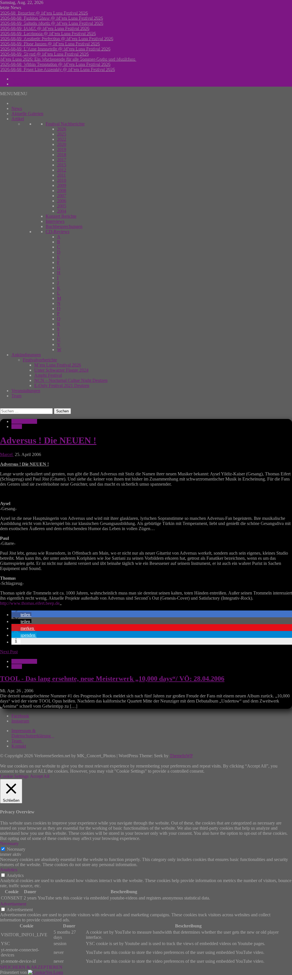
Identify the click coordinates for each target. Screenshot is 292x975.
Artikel (17, 118)
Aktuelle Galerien (27, 113)
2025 (61, 134)
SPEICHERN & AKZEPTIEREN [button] (31, 967)
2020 (61, 144)
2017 (61, 159)
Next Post (9, 651)
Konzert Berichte (61, 216)
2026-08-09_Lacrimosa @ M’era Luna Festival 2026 (48, 33)
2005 (61, 205)
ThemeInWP (181, 755)
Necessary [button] (9, 843)
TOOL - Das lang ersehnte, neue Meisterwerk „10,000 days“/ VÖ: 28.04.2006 (112, 678)
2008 (61, 190)
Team (16, 395)
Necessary (16, 849)
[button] (13, 93)
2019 (61, 149)
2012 (61, 170)
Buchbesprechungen (64, 226)
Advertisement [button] (13, 903)
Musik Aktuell (24, 421)
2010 (61, 180)
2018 (61, 154)
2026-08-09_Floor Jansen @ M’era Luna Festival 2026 (50, 43)
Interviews (55, 221)
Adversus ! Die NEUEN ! (48, 440)
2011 (61, 175)
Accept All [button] (39, 776)
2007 (61, 195)
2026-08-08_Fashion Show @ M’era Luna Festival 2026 (51, 17)
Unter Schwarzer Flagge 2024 (61, 370)
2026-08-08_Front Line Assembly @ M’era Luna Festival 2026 (57, 69)
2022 (61, 139)
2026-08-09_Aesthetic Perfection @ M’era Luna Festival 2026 (56, 38)
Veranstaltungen (25, 390)
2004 (61, 211)
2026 (61, 129)
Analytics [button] (8, 869)
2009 (61, 185)
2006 (61, 200)
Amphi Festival (48, 375)
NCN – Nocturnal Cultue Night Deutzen (71, 380)
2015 (61, 164)
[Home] (13, 103)
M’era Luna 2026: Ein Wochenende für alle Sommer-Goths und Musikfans (68, 58)
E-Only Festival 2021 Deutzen (61, 385)
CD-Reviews (57, 231)
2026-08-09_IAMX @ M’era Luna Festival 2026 (44, 28)
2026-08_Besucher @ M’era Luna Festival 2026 (44, 12)
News (16, 108)
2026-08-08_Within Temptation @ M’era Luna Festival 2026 (55, 64)
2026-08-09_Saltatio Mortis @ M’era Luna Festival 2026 (51, 23)
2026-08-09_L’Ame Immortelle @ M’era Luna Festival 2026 (55, 48)
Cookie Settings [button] (14, 776)
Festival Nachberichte (65, 123)
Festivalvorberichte (40, 359)
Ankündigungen (26, 354)
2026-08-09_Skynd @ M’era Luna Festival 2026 (44, 53)
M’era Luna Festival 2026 (57, 365)
